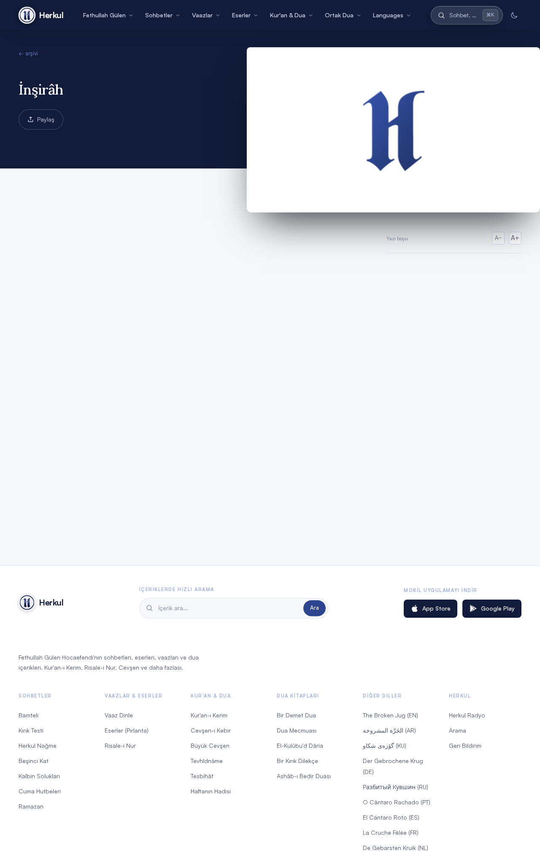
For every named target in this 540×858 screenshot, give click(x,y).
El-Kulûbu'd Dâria (300, 745)
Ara (314, 608)
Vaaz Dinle (119, 715)
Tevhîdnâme (207, 760)
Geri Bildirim (465, 745)
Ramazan (31, 806)
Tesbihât (202, 775)
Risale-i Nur (120, 745)
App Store (436, 608)
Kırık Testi (31, 730)
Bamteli (28, 715)
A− (498, 237)
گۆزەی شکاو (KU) (384, 745)
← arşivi (28, 53)
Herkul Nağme (38, 745)
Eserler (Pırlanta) (126, 730)
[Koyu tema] (513, 15)
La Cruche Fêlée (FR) (390, 832)
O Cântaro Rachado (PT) (396, 802)
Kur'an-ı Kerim (209, 715)
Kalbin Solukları (39, 775)
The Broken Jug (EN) (390, 715)
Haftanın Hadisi (211, 791)
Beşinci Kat (34, 760)
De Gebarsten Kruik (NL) (395, 847)
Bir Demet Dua (296, 715)
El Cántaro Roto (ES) (391, 817)
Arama (457, 730)
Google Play (498, 608)
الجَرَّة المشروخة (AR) (389, 730)
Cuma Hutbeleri (40, 791)
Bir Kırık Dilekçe (297, 760)
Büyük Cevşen (210, 745)
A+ (515, 238)
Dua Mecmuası (296, 730)
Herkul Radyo (467, 715)
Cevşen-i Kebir (211, 730)
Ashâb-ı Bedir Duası (304, 775)
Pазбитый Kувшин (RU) (395, 786)
